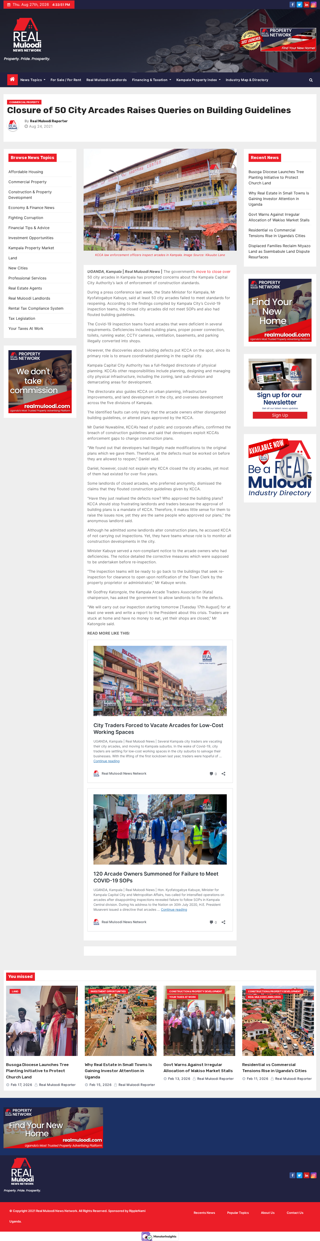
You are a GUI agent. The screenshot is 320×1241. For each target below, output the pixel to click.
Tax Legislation (21, 318)
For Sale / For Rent (66, 80)
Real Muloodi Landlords (106, 80)
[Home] (12, 79)
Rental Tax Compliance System (35, 308)
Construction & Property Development (195, 991)
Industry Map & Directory (247, 80)
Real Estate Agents (25, 288)
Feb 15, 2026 (100, 1085)
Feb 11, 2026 (257, 1079)
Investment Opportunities (30, 237)
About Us (268, 1213)
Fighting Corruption (25, 217)
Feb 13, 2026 (179, 1079)
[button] (311, 80)
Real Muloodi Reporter (49, 121)
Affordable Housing (25, 171)
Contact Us (295, 1213)
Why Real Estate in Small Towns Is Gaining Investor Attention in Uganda (279, 199)
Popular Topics (238, 1213)
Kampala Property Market (31, 247)
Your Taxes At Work (25, 328)
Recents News (204, 1213)
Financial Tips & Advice (28, 227)
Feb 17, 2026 (21, 1085)
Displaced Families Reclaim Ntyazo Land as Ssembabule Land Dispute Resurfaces (280, 251)
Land (12, 258)
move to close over (213, 271)
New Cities (18, 268)
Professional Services (27, 278)
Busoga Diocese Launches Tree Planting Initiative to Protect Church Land (276, 177)
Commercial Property (24, 102)
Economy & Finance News (31, 207)
